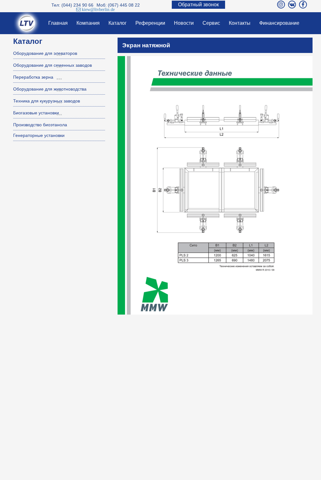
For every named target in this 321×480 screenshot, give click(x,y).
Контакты (239, 23)
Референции (150, 23)
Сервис (211, 23)
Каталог (117, 23)
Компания (88, 23)
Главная (58, 23)
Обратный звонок (198, 4)
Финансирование (279, 23)
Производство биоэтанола (40, 124)
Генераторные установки (39, 135)
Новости (184, 23)
